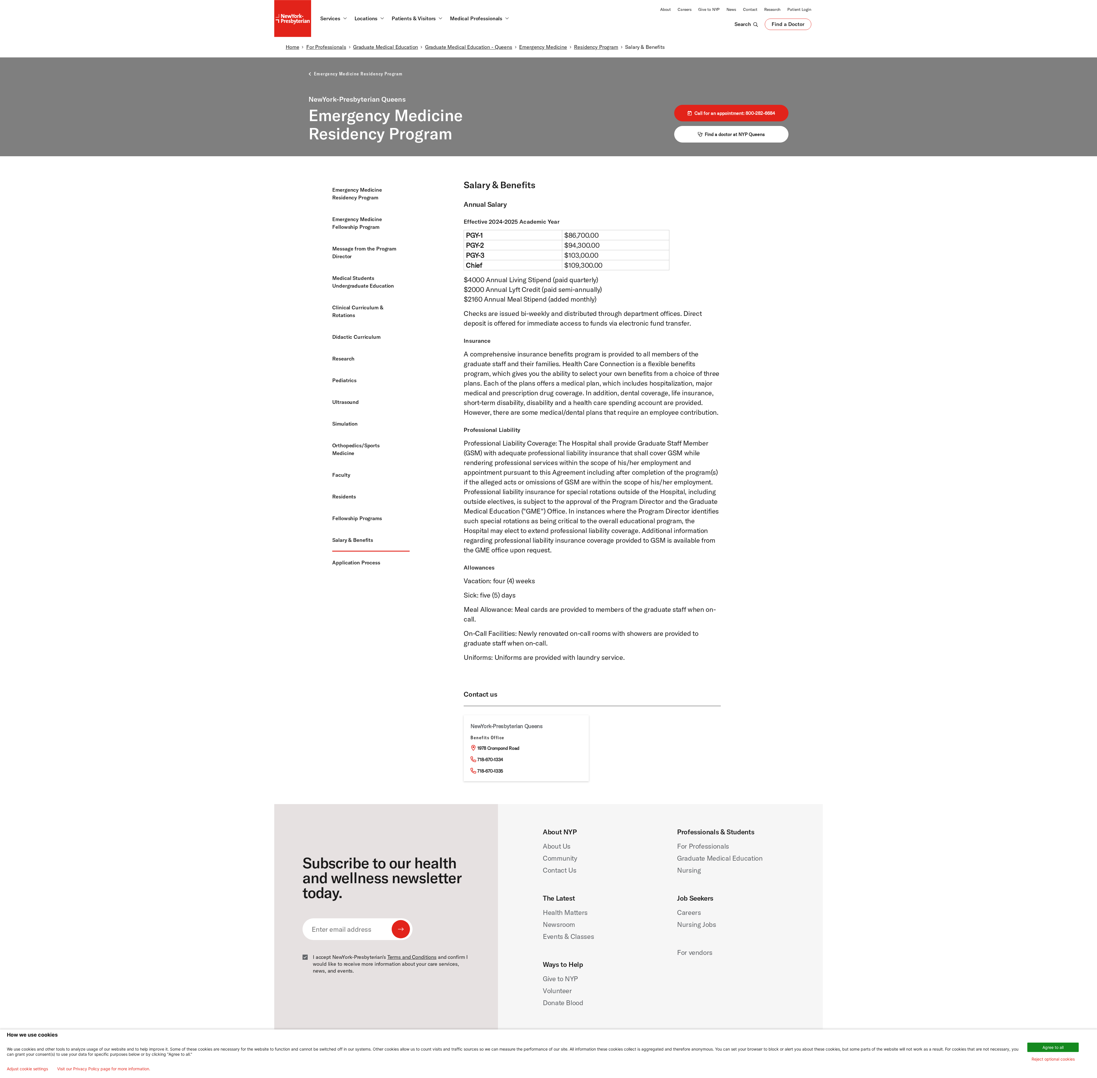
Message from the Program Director (364, 252)
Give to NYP (709, 9)
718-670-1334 (490, 759)
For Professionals (326, 47)
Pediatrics (344, 380)
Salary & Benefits (352, 540)
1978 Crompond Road (498, 748)
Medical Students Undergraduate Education (363, 282)
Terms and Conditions (412, 957)
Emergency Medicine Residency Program (357, 194)
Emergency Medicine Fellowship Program (357, 223)
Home (292, 47)
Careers (684, 9)
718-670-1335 (490, 771)
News (731, 9)
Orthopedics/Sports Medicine (356, 449)
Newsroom (559, 924)
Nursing (689, 870)
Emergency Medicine (543, 47)
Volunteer (557, 990)
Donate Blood (563, 1002)
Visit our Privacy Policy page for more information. (103, 1069)
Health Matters (565, 912)
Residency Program (596, 47)
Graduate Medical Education (385, 47)
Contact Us (559, 870)
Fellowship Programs (357, 518)
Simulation (345, 423)
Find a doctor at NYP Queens (735, 134)
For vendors (694, 952)
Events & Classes (568, 936)
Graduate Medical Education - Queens (468, 47)
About (665, 9)
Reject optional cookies (1053, 1059)
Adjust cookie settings (27, 1069)
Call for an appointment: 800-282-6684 (734, 113)
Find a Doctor (788, 25)
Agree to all (1053, 1047)
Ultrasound (345, 402)
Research (772, 9)
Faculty (341, 475)
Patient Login (799, 9)
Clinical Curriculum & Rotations (357, 311)
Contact (750, 9)
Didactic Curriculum (356, 337)
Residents (344, 496)
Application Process (356, 562)
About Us (556, 846)
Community (560, 858)
